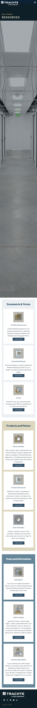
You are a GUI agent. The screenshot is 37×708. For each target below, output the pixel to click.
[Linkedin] (10, 700)
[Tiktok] (16, 700)
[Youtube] (13, 700)
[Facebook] (4, 700)
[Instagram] (7, 700)
